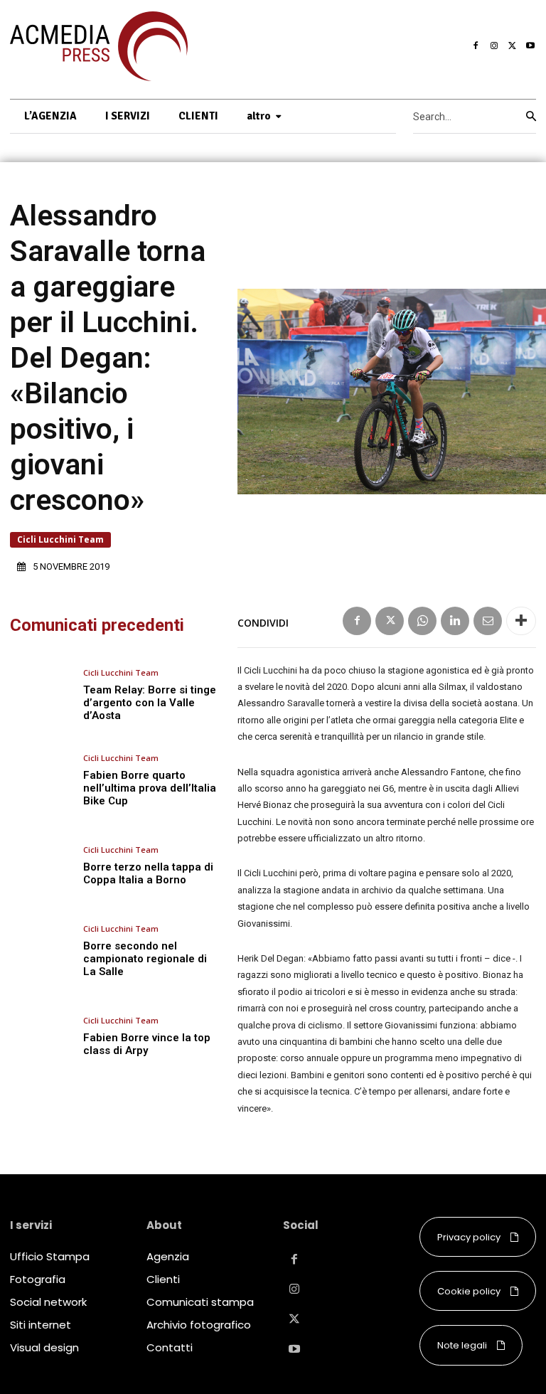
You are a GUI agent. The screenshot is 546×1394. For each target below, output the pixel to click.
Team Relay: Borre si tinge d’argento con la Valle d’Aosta (149, 702)
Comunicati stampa (200, 1301)
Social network (48, 1301)
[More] (521, 621)
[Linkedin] (455, 621)
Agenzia (167, 1256)
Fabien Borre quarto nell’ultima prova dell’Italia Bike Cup (149, 788)
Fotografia (37, 1279)
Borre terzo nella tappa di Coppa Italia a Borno (148, 873)
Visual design (44, 1347)
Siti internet (40, 1324)
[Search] (531, 117)
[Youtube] (530, 46)
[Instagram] (494, 46)
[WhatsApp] (422, 621)
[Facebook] (476, 46)
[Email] (487, 621)
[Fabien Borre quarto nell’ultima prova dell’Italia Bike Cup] (41, 780)
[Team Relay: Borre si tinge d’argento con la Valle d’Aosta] (41, 695)
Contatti (169, 1347)
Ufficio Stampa (50, 1256)
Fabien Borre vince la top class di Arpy (146, 1044)
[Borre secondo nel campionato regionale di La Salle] (41, 951)
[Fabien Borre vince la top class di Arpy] (41, 1036)
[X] (512, 46)
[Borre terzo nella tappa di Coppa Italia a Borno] (41, 866)
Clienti (163, 1279)
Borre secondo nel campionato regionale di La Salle (145, 959)
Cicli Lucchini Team (60, 539)
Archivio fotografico (198, 1324)
